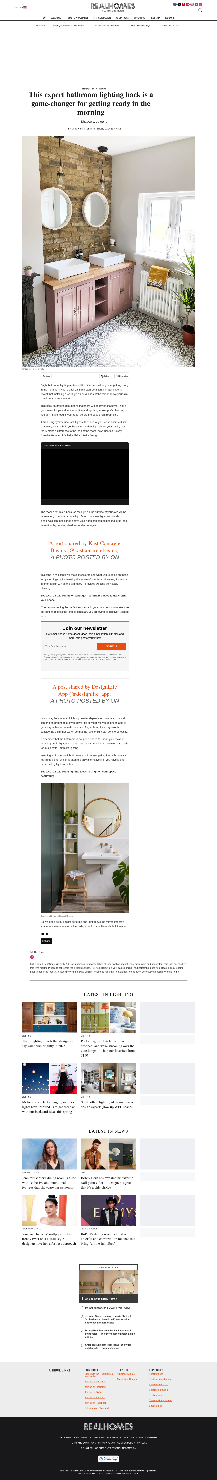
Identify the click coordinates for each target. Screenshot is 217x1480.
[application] (85, 474)
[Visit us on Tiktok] (200, 4)
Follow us (108, 376)
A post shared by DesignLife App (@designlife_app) (84, 690)
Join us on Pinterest (95, 1397)
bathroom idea (61, 405)
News (118, 129)
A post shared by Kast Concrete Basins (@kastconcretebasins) (84, 546)
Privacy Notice (50, 657)
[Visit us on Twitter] (179, 4)
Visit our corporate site (146, 1471)
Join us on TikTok (94, 1392)
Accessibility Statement (74, 1437)
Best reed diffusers (158, 1390)
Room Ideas (122, 17)
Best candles (156, 1406)
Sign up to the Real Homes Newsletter (99, 1375)
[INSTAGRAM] (32, 957)
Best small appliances (160, 1400)
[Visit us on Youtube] (188, 4)
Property (155, 17)
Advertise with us (126, 1374)
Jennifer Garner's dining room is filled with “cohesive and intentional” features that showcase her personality (108, 1319)
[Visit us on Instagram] (192, 4)
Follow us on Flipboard (97, 1408)
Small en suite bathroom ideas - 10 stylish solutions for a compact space (108, 1346)
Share (47, 376)
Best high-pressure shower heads (68, 25)
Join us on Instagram (95, 1387)
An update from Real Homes (101, 1299)
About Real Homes (127, 1379)
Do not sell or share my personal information (108, 1448)
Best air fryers (156, 1395)
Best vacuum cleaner (160, 1379)
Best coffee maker (158, 1384)
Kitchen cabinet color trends (108, 25)
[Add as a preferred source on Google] (108, 1458)
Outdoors (139, 17)
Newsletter (123, 376)
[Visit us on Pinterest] (183, 4)
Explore (169, 17)
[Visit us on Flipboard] (196, 4)
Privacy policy (106, 1443)
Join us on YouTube (95, 1381)
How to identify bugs (140, 25)
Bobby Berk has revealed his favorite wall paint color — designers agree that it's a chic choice (110, 1333)
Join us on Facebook (95, 1403)
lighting (58, 385)
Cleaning (55, 17)
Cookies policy (126, 1443)
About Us (128, 1437)
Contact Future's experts (105, 1437)
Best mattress (156, 1374)
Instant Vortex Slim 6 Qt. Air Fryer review (107, 1308)
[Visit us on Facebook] (175, 4)
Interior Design (102, 17)
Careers (142, 1443)
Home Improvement (77, 17)
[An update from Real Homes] (108, 1286)
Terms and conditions (83, 1443)
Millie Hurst (77, 128)
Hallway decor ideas (170, 25)
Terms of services (79, 654)
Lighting (102, 89)
